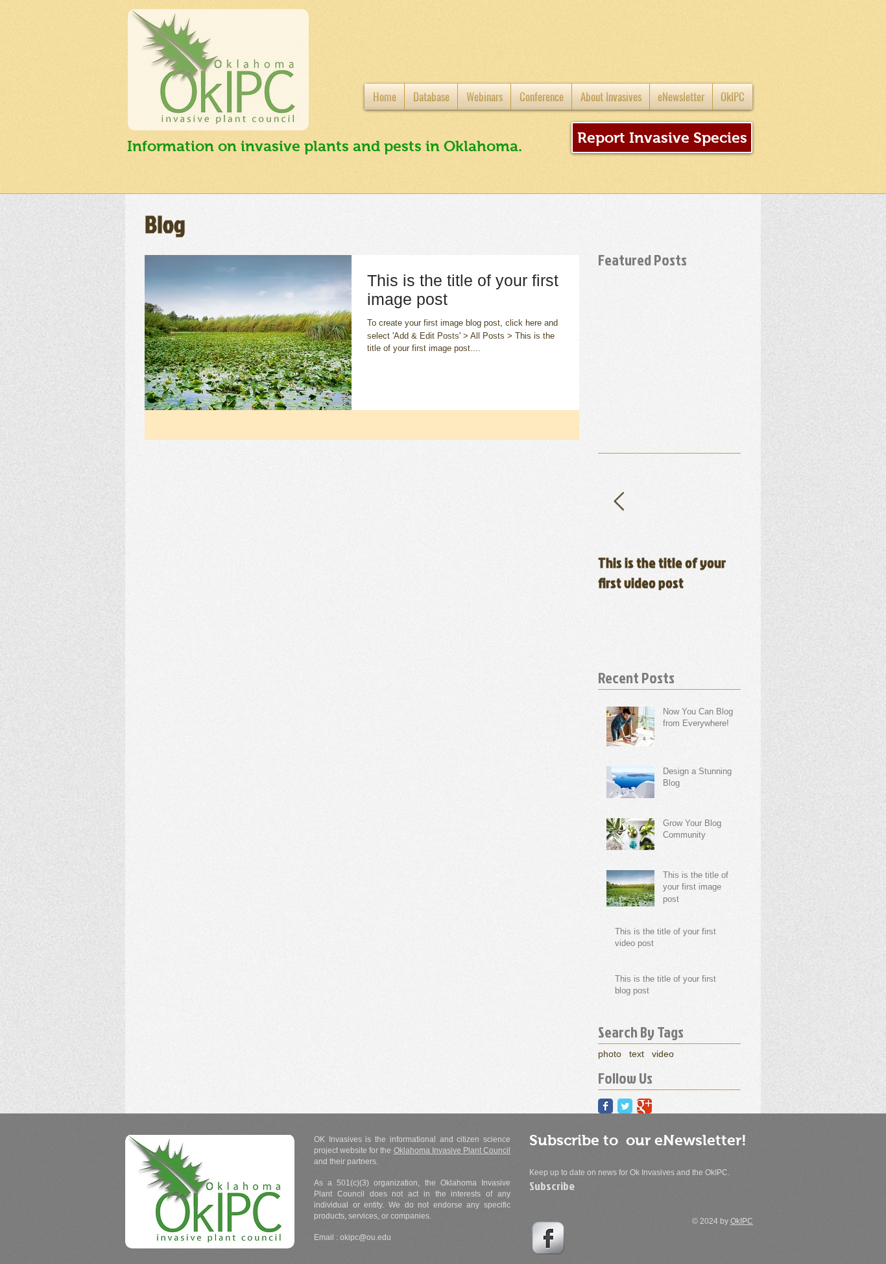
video (663, 1054)
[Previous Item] (619, 502)
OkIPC (741, 1221)
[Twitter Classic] (624, 1106)
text (636, 1054)
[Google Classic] (644, 1106)
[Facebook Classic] (605, 1106)
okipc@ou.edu (365, 1237)
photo (609, 1054)
